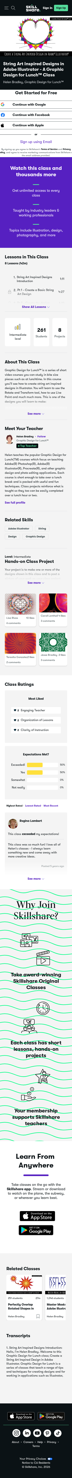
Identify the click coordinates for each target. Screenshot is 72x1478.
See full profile (15, 502)
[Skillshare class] (24, 1285)
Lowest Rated (33, 805)
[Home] (33, 8)
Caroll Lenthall (49, 615)
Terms (36, 1446)
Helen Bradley (31, 436)
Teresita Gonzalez (16, 657)
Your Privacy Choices (33, 1458)
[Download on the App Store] (36, 1216)
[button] (6, 8)
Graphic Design (35, 536)
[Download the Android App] (51, 1416)
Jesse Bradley (49, 654)
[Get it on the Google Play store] (36, 1230)
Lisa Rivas (12, 617)
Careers (28, 1442)
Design (12, 536)
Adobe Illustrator (18, 528)
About (15, 1442)
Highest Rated (14, 805)
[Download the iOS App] (20, 1416)
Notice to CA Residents (36, 1462)
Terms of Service (49, 149)
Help (40, 1442)
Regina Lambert (31, 821)
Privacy (51, 1442)
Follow (41, 436)
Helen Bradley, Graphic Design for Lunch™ (33, 82)
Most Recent (50, 805)
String (42, 528)
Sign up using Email (36, 142)
